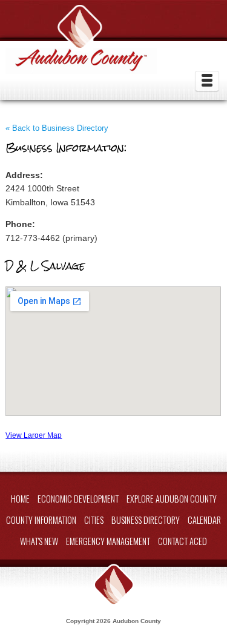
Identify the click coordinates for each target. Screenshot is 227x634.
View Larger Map (33, 435)
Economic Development (78, 498)
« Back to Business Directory (56, 128)
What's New (39, 541)
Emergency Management (108, 541)
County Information (41, 519)
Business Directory (145, 519)
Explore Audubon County (172, 498)
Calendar (204, 519)
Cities (94, 519)
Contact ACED (182, 541)
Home (20, 498)
